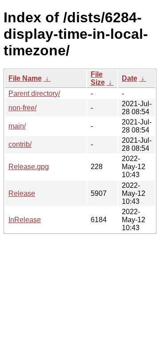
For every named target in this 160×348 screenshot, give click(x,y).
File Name (25, 78)
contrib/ (20, 144)
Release (21, 193)
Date (129, 78)
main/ (17, 126)
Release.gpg (28, 166)
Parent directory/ (34, 93)
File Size (98, 78)
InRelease (24, 220)
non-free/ (22, 108)
